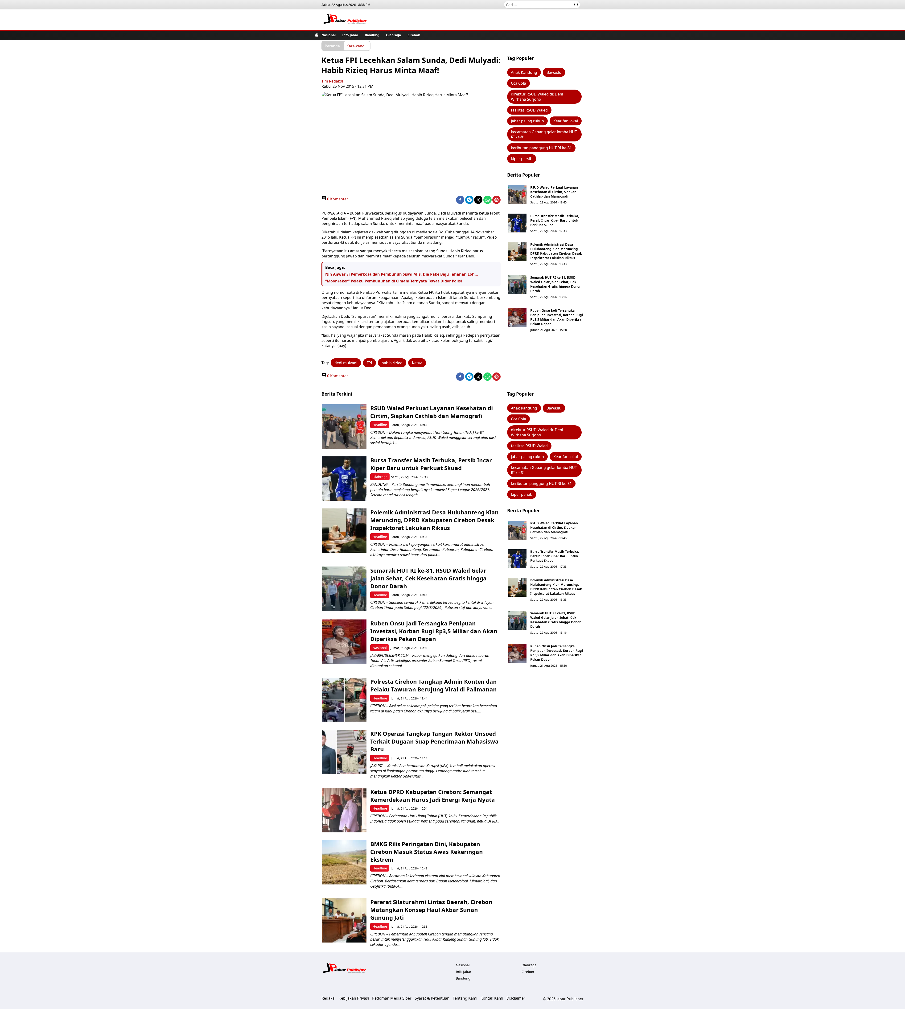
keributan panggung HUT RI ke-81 (541, 147)
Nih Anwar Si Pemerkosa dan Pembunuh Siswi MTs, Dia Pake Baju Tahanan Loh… (401, 274)
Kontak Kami (492, 998)
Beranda (332, 45)
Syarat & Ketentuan (432, 998)
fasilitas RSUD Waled (529, 110)
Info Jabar (350, 35)
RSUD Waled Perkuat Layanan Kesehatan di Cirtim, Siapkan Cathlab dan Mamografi (554, 191)
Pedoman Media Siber (391, 998)
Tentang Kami (465, 998)
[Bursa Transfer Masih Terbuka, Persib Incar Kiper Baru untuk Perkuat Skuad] (517, 223)
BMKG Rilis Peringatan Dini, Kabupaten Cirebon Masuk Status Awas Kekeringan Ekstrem (426, 851)
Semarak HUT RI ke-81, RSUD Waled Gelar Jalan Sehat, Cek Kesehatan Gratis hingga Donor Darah (555, 284)
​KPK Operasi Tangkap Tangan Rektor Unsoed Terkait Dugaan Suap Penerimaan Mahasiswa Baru (434, 741)
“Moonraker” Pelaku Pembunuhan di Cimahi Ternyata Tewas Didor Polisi (393, 281)
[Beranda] (317, 35)
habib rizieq (392, 362)
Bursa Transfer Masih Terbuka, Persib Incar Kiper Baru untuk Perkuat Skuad (554, 220)
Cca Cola (518, 83)
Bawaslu (554, 72)
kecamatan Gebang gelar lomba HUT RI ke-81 (544, 134)
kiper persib (521, 158)
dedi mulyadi (345, 362)
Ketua (417, 362)
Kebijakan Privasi (354, 998)
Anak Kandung (524, 72)
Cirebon (413, 35)
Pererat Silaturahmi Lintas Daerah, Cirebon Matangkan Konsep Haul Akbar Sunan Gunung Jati (431, 909)
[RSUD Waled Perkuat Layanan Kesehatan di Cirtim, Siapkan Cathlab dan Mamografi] (517, 194)
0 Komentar (337, 199)
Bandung (372, 35)
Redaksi (328, 998)
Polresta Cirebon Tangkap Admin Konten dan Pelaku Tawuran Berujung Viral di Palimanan (433, 685)
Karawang (355, 45)
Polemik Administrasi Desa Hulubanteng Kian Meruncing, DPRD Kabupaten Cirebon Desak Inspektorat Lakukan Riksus (556, 251)
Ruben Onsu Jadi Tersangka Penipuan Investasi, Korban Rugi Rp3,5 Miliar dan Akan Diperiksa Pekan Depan (556, 317)
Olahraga (393, 35)
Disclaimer (515, 998)
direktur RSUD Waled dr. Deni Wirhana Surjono (537, 96)
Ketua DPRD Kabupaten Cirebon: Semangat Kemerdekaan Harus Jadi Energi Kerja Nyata (432, 795)
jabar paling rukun (527, 121)
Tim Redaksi (332, 81)
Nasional (328, 35)
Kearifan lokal (565, 121)
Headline (380, 424)
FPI (369, 362)
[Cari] (576, 4)
